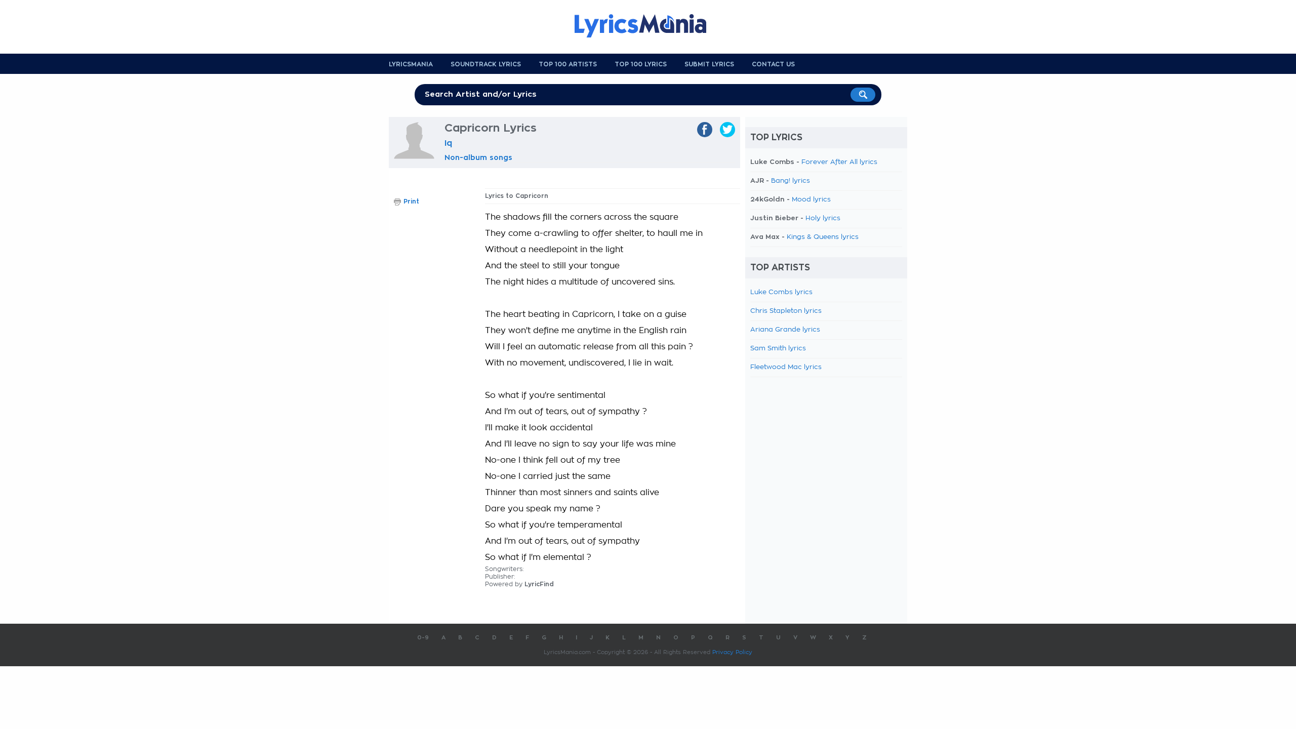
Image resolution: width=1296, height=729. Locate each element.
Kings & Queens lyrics (823, 237)
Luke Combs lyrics (781, 292)
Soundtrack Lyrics (486, 64)
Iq (448, 143)
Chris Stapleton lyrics (786, 311)
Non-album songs (478, 157)
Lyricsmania (411, 64)
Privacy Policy (732, 652)
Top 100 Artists (568, 64)
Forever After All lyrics (839, 162)
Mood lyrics (811, 199)
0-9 (423, 637)
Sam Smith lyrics (778, 348)
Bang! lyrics (790, 181)
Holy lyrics (822, 218)
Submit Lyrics (709, 64)
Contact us (773, 64)
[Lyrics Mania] (648, 26)
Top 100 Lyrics (641, 64)
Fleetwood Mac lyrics (786, 367)
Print (411, 201)
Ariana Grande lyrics (785, 330)
